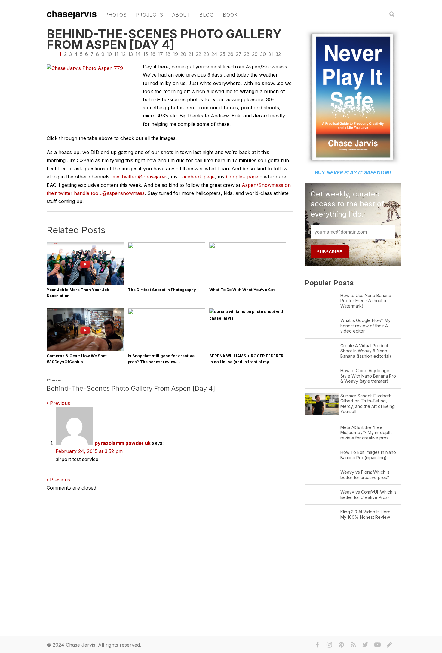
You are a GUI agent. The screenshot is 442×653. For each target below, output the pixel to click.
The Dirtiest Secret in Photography (162, 289)
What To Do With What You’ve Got (242, 289)
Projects (149, 15)
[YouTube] (377, 645)
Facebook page (197, 177)
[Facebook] (317, 645)
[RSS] (353, 645)
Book (230, 15)
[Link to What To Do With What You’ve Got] (248, 247)
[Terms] (389, 645)
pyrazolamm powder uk (123, 443)
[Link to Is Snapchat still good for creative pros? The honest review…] (166, 313)
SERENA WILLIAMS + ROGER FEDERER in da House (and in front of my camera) (246, 362)
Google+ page (242, 177)
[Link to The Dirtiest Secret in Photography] (166, 247)
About (181, 15)
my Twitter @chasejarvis (140, 177)
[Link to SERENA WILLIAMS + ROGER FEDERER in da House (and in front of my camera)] (248, 318)
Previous (59, 403)
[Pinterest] (341, 645)
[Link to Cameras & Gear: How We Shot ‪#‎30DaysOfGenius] (85, 350)
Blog (206, 15)
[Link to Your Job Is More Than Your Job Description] (85, 284)
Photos (116, 15)
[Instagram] (329, 645)
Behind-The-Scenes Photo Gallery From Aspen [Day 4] (164, 39)
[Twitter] (365, 645)
